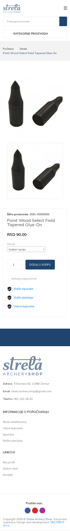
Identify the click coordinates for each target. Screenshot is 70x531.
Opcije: (11, 243)
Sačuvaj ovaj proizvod (23, 278)
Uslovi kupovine (24, 306)
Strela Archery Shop (39, 519)
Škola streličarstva (14, 422)
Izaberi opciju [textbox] (17, 249)
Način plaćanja (23, 297)
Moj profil (9, 462)
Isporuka (8, 434)
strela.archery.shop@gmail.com (31, 391)
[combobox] (26, 249)
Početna (8, 49)
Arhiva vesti (10, 468)
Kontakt (8, 475)
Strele (23, 49)
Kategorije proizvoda (30, 33)
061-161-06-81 (23, 399)
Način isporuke (23, 289)
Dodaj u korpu (40, 264)
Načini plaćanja (13, 440)
